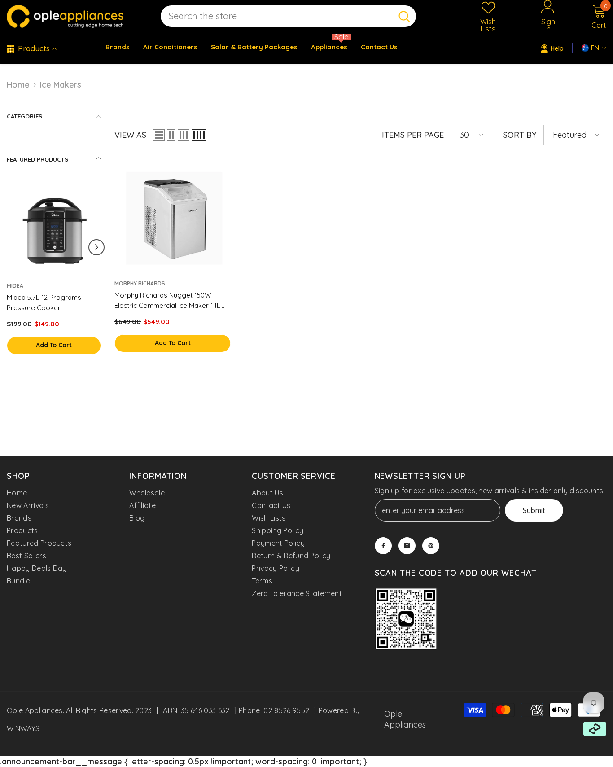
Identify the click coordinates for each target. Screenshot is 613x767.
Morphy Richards (139, 283)
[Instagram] (407, 545)
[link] (406, 620)
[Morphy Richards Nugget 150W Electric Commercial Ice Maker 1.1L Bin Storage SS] (172, 216)
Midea (15, 285)
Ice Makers (60, 84)
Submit (534, 510)
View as (130, 135)
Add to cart (54, 345)
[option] (54, 279)
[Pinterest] (430, 545)
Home (18, 84)
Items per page (413, 135)
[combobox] (277, 16)
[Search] (288, 16)
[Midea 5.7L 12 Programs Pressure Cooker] (54, 230)
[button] (96, 247)
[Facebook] (383, 545)
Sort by (520, 135)
